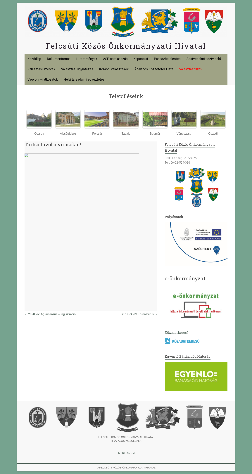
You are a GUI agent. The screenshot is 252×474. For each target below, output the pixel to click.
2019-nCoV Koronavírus (139, 314)
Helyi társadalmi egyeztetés (84, 79)
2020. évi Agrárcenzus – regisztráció (50, 314)
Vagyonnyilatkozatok (42, 79)
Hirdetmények (86, 59)
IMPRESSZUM (126, 452)
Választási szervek (41, 69)
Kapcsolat (141, 59)
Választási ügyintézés (77, 69)
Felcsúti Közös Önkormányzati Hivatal (126, 46)
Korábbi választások (114, 69)
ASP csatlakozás (115, 59)
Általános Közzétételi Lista (153, 69)
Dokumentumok (58, 59)
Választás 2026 (190, 69)
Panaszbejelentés (167, 59)
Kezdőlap (34, 59)
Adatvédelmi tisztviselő (204, 59)
